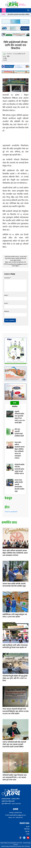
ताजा (14, 403)
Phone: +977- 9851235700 (15, 817)
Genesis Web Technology (24, 846)
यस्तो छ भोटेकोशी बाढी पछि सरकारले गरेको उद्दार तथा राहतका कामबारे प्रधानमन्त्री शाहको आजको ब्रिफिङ (14, 744)
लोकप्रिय (14, 406)
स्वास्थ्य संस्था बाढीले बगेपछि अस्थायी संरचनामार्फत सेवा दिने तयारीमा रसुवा (19, 486)
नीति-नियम (26, 829)
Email (6, 303)
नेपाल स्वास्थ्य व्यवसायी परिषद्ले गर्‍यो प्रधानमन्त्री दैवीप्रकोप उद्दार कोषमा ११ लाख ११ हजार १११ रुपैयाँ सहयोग (15, 711)
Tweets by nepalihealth (11, 512)
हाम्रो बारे (27, 832)
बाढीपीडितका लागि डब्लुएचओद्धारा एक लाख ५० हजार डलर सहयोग (15, 615)
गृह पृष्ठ (27, 827)
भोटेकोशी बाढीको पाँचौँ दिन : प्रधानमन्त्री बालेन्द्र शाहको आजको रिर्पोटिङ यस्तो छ (19, 469)
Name (6, 295)
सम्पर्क (27, 834)
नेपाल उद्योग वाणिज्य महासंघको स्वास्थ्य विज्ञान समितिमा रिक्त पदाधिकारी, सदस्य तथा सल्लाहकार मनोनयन (20, 450)
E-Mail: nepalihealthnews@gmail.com (15, 815)
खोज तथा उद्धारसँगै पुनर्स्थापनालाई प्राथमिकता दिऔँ (19, 432)
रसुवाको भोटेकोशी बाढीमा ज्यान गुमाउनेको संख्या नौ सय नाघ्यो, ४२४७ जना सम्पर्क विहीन (20, 417)
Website (6, 311)
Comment (7, 278)
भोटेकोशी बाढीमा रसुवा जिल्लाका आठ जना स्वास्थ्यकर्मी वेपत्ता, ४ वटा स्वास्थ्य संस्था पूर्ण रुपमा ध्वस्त (15, 777)
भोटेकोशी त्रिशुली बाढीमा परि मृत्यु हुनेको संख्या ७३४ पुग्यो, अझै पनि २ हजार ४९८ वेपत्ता (15, 678)
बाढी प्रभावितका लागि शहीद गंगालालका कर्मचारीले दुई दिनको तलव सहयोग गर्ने (15, 646)
